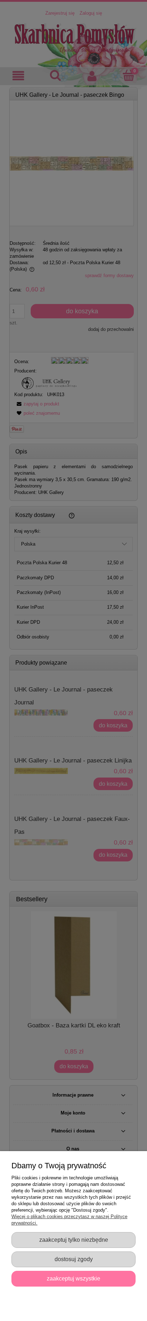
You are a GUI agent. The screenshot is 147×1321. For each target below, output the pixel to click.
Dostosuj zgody (74, 1259)
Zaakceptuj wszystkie (73, 1278)
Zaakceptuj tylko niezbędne (73, 1239)
